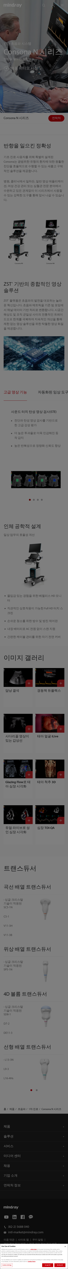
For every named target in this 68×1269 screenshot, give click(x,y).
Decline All (60, 1265)
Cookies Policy (32, 1261)
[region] (34, 1256)
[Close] (65, 1246)
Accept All (47, 1265)
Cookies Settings (7, 1265)
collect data (33, 1249)
